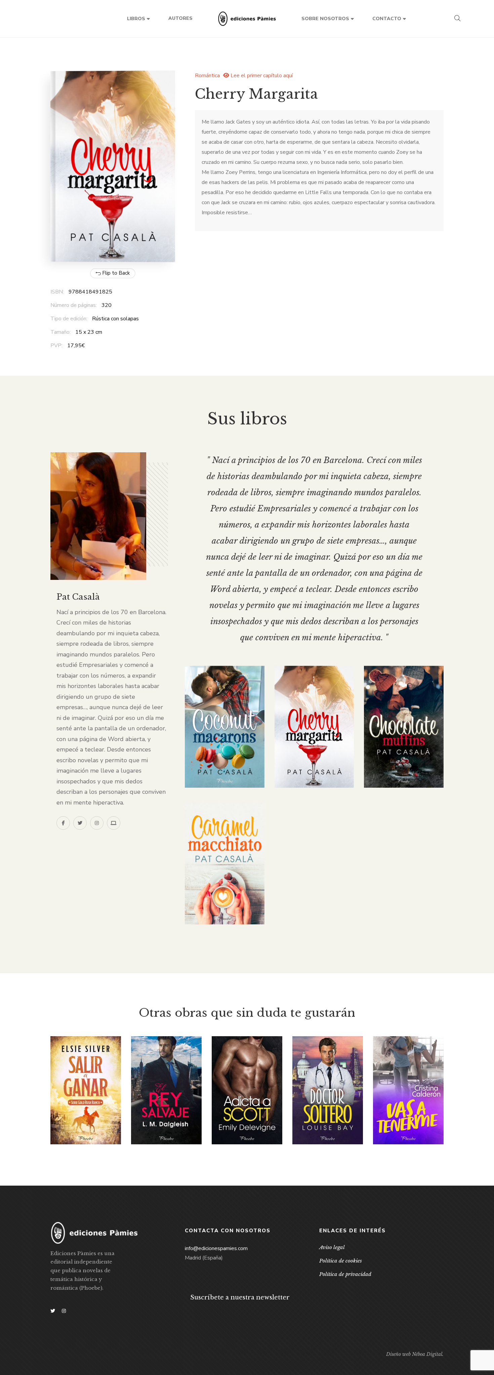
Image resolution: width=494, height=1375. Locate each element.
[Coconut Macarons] (224, 727)
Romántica (207, 75)
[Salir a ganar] (85, 1090)
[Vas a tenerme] (408, 1090)
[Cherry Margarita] (314, 727)
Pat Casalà (78, 597)
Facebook (63, 823)
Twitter (80, 823)
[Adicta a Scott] (247, 1090)
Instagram (97, 823)
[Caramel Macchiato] (224, 863)
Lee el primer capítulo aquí (261, 75)
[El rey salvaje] (166, 1090)
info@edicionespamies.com (216, 1248)
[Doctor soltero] (327, 1090)
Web (113, 823)
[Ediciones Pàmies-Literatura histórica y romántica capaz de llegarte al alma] (247, 18)
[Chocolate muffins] (404, 727)
